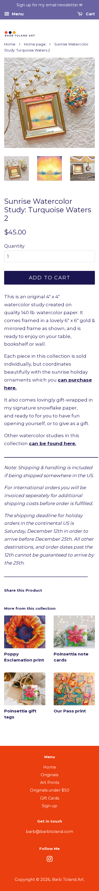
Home (9, 44)
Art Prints (49, 782)
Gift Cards (49, 798)
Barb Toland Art (68, 879)
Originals (49, 774)
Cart (90, 14)
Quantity (14, 246)
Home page (35, 44)
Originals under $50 (49, 790)
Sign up (49, 805)
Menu (17, 14)
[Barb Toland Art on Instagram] (49, 860)
